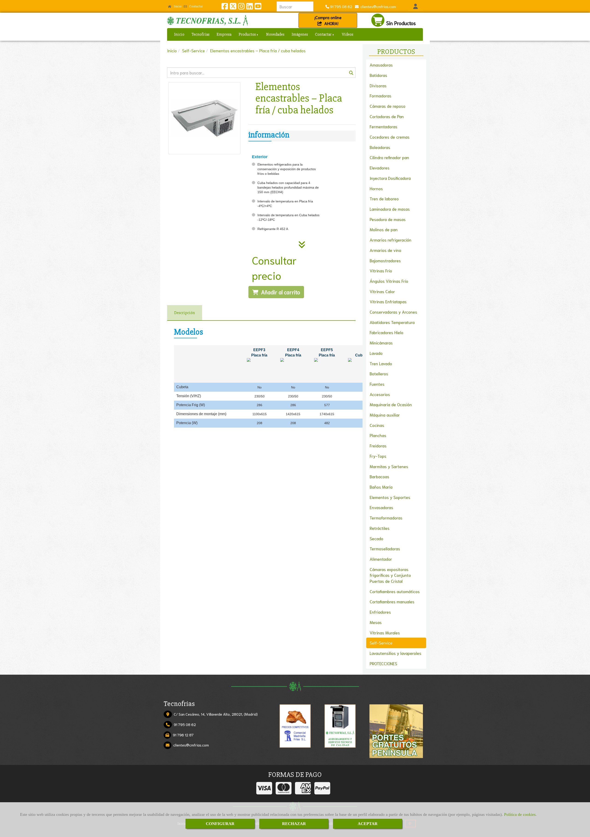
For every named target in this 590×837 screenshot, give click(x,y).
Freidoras (378, 445)
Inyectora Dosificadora (390, 178)
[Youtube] (258, 7)
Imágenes (300, 34)
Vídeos (347, 34)
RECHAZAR (294, 823)
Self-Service (381, 642)
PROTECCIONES (383, 663)
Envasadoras (381, 507)
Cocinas (377, 425)
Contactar (196, 6)
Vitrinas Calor (382, 291)
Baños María (381, 487)
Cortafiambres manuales (392, 601)
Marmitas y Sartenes (389, 466)
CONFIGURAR (220, 823)
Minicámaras (381, 342)
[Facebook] (224, 7)
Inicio (177, 6)
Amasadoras (381, 64)
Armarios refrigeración (390, 239)
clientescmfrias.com (377, 6)
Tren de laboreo (384, 198)
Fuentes (377, 384)
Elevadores (379, 167)
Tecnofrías (200, 34)
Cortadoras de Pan (387, 116)
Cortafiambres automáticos (395, 591)
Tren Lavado (381, 363)
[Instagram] (241, 7)
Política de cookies (520, 814)
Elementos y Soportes (390, 497)
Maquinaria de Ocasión (391, 404)
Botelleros (379, 373)
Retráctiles (379, 528)
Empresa (224, 34)
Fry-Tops (378, 456)
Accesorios (380, 394)
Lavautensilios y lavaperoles (395, 653)
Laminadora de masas (390, 209)
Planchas (378, 435)
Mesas (376, 622)
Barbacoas (379, 476)
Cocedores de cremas (390, 137)
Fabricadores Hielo (386, 332)
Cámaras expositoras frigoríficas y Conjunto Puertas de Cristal (390, 575)
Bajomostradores (385, 260)
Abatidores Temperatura (392, 322)
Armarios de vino (385, 250)
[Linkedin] (249, 7)
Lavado (376, 353)
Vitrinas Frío (381, 270)
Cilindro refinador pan (389, 157)
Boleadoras (380, 147)
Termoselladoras (385, 548)
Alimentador (381, 559)
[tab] (184, 313)
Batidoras (378, 75)
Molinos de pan (384, 229)
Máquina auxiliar (385, 414)
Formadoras (380, 95)
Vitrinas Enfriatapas (388, 301)
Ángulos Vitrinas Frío (389, 281)
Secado (376, 538)
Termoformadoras (386, 517)
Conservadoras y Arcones (393, 312)
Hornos (376, 188)
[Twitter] (233, 7)
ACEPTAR (368, 823)
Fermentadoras (383, 126)
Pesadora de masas (388, 219)
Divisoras (378, 85)
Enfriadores (380, 612)
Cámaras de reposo (387, 106)
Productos (248, 34)
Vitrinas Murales (385, 632)
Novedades (275, 34)
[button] (415, 6)
